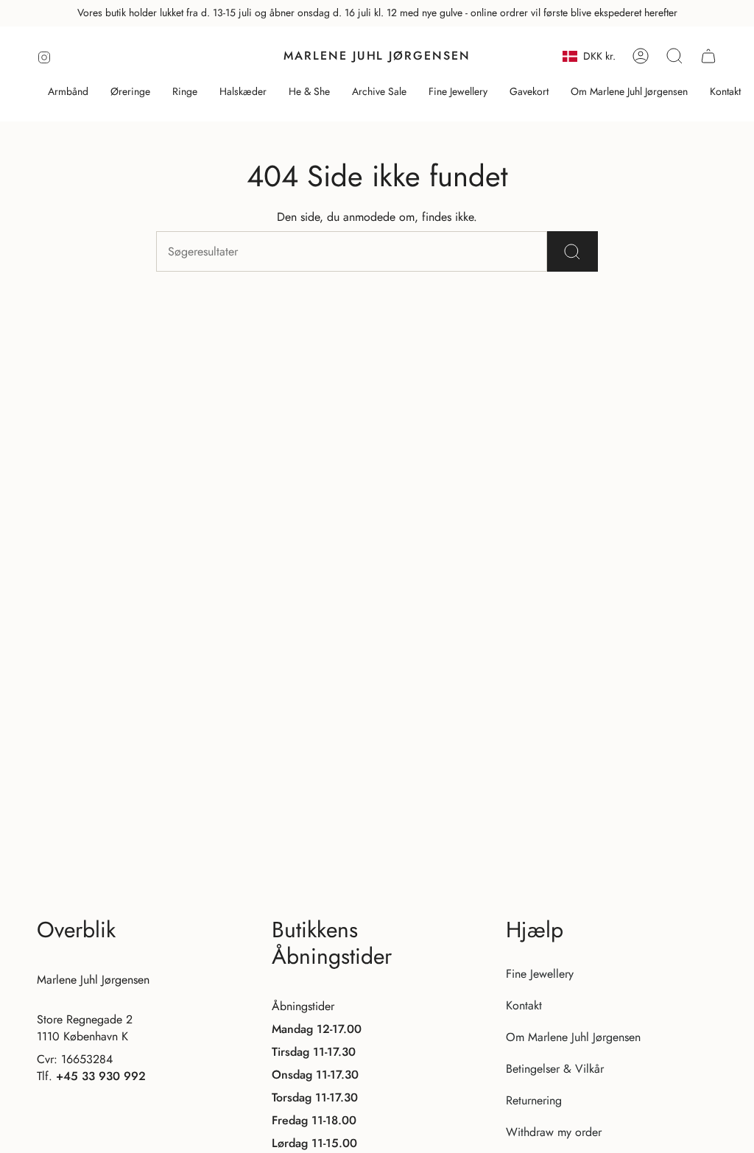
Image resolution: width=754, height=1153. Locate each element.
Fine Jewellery (540, 973)
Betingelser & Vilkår (555, 1068)
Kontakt (524, 1005)
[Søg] (572, 251)
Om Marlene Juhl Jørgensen (573, 1037)
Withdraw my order (554, 1132)
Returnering (534, 1100)
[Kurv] (708, 55)
